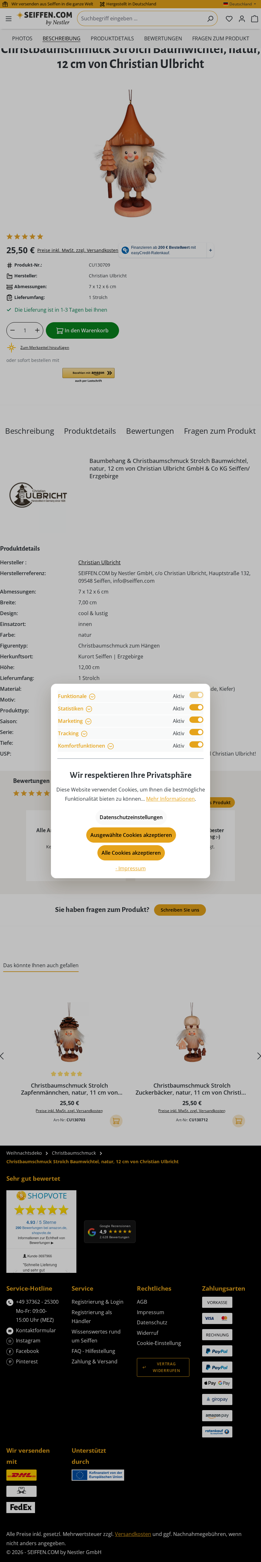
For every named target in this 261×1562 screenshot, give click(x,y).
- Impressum (131, 868)
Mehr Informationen (170, 798)
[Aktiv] (196, 695)
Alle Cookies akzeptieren (131, 852)
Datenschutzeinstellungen (131, 817)
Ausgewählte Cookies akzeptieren (131, 835)
